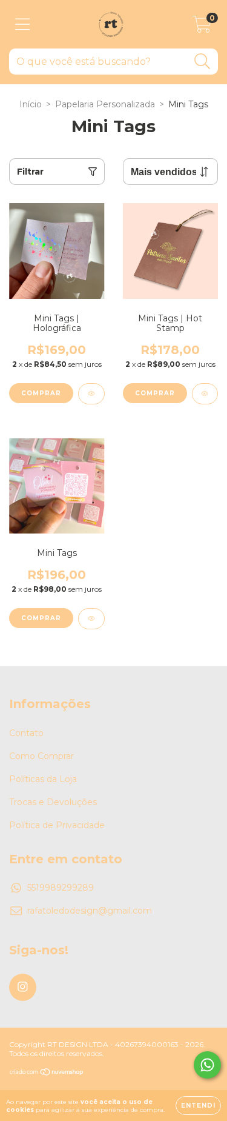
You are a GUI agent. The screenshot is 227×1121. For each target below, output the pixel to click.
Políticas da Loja (43, 779)
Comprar (41, 393)
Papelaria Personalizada (105, 104)
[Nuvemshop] (47, 1073)
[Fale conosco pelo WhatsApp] (207, 1065)
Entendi (198, 1105)
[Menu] (22, 24)
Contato (26, 733)
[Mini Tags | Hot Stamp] (205, 393)
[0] (202, 27)
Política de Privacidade (57, 825)
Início (30, 104)
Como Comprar (41, 756)
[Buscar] (202, 61)
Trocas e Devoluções (53, 802)
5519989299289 (60, 887)
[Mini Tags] (91, 618)
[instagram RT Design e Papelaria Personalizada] (22, 987)
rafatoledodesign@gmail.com (89, 910)
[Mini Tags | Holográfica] (91, 393)
